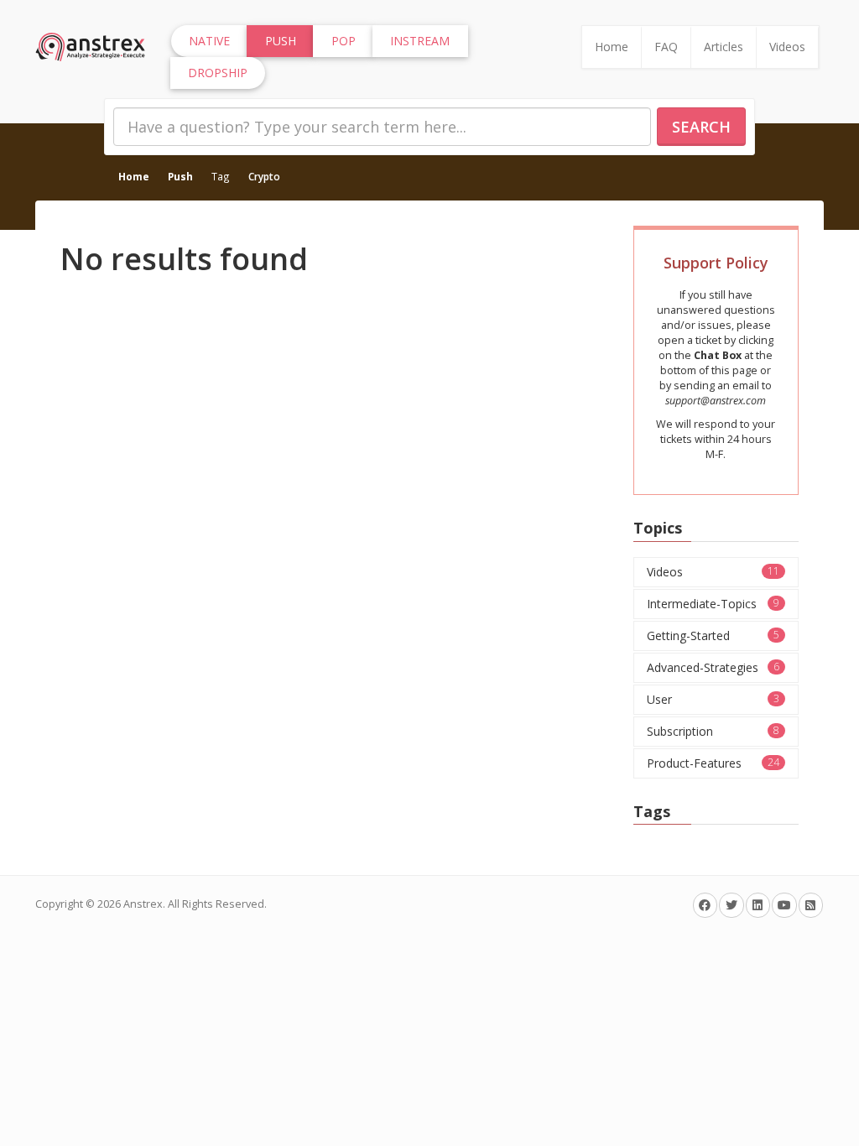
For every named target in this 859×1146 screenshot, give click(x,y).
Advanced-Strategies (713, 667)
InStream (420, 41)
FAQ (666, 47)
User (713, 699)
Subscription (713, 731)
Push (180, 176)
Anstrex (143, 904)
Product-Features (713, 763)
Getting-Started (713, 635)
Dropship (217, 73)
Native (209, 41)
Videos (787, 47)
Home (611, 47)
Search (701, 127)
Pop (343, 41)
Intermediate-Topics (713, 604)
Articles (723, 47)
